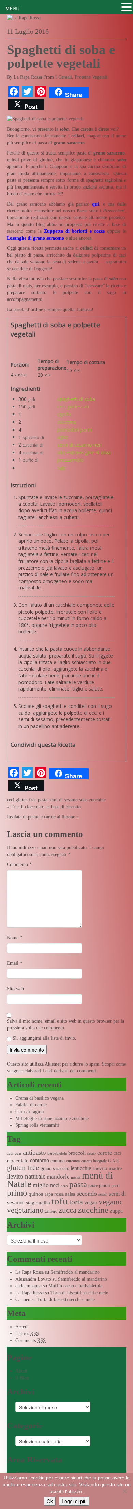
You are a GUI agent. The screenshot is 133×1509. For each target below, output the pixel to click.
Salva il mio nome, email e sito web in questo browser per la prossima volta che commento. (65, 1025)
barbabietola (57, 1153)
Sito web (15, 988)
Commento (19, 864)
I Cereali (63, 77)
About (21, 1371)
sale (61, 468)
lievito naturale (26, 1176)
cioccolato (18, 1160)
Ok (50, 1501)
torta (76, 1202)
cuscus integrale (94, 1160)
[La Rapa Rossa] (24, 17)
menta (75, 1177)
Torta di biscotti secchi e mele (79, 1292)
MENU (12, 8)
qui (95, 204)
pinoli (104, 1185)
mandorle (58, 1176)
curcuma (73, 1160)
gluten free (26, 799)
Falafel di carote (31, 1104)
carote (104, 1153)
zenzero (51, 1211)
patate (93, 1185)
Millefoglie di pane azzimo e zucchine (52, 1118)
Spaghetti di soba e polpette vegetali (61, 56)
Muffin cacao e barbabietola (75, 1285)
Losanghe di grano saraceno (35, 238)
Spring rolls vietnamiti (37, 1125)
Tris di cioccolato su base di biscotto (46, 806)
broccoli (77, 1153)
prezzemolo (70, 460)
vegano (110, 1201)
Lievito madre (107, 1168)
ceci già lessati (73, 406)
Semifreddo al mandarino (75, 1272)
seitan (102, 1194)
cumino (57, 1160)
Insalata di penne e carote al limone (41, 817)
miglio (41, 1185)
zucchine (66, 422)
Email (14, 963)
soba (83, 799)
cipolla (64, 414)
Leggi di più (74, 1501)
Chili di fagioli (29, 1111)
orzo (64, 1186)
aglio (62, 437)
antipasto (34, 1152)
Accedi (22, 1326)
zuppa (116, 1211)
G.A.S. (114, 1160)
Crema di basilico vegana (39, 1098)
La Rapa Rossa (28, 77)
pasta (42, 799)
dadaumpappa (28, 1285)
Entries (27, 1333)
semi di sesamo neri (79, 444)
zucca (67, 1210)
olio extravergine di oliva (84, 452)
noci (54, 1185)
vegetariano (25, 1210)
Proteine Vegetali (91, 77)
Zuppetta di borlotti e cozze (74, 231)
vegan (90, 1202)
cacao (91, 1153)
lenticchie (81, 1168)
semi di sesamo (63, 799)
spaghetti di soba (76, 399)
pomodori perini (74, 429)
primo (17, 1192)
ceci (10, 799)
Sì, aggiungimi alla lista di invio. (43, 1038)
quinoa (36, 1194)
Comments (30, 1340)
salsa (70, 1194)
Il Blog (22, 1377)
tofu (59, 1201)
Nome (14, 937)
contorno (39, 1160)
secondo (87, 1193)
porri (115, 1185)
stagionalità (38, 1202)
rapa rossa (54, 1194)
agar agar (14, 1153)
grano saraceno (55, 1168)
